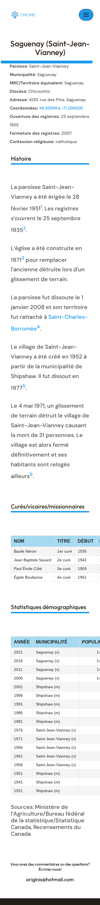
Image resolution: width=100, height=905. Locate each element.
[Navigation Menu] (86, 15)
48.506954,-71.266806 (61, 108)
